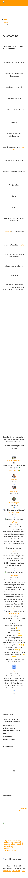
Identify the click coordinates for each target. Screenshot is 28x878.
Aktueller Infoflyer (10, 850)
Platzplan (7, 848)
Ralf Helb (14, 522)
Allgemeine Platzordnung (12, 841)
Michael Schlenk (14, 512)
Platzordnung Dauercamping (13, 843)
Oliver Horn (14, 479)
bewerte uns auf (13, 470)
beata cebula (14, 491)
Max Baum (14, 575)
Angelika (14, 551)
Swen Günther (14, 613)
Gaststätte (7, 231)
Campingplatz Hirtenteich (14, 460)
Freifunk (22, 245)
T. (14, 671)
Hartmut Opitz (14, 503)
